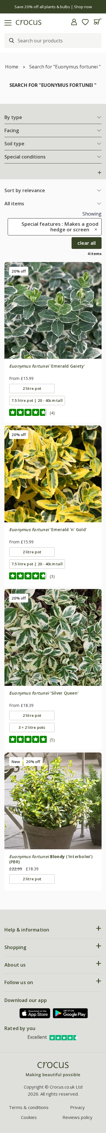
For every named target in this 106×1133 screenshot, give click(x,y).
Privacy (77, 1107)
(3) (52, 576)
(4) (52, 413)
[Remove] (94, 229)
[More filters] (100, 172)
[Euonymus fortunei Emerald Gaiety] (53, 310)
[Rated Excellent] (64, 1037)
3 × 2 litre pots (32, 727)
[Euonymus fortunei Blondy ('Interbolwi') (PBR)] (53, 801)
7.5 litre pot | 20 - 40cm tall (37, 400)
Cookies (29, 1117)
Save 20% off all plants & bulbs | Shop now (53, 6)
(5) (52, 740)
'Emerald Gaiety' (47, 366)
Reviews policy (77, 1117)
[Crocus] (53, 1069)
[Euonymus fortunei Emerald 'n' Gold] (53, 474)
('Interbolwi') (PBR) (50, 859)
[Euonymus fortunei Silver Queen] (53, 637)
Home (11, 66)
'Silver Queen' (43, 693)
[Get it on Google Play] (70, 1013)
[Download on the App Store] (35, 1013)
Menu (6, 22)
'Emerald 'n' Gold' (48, 529)
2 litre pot (32, 388)
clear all (86, 243)
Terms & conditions (29, 1107)
